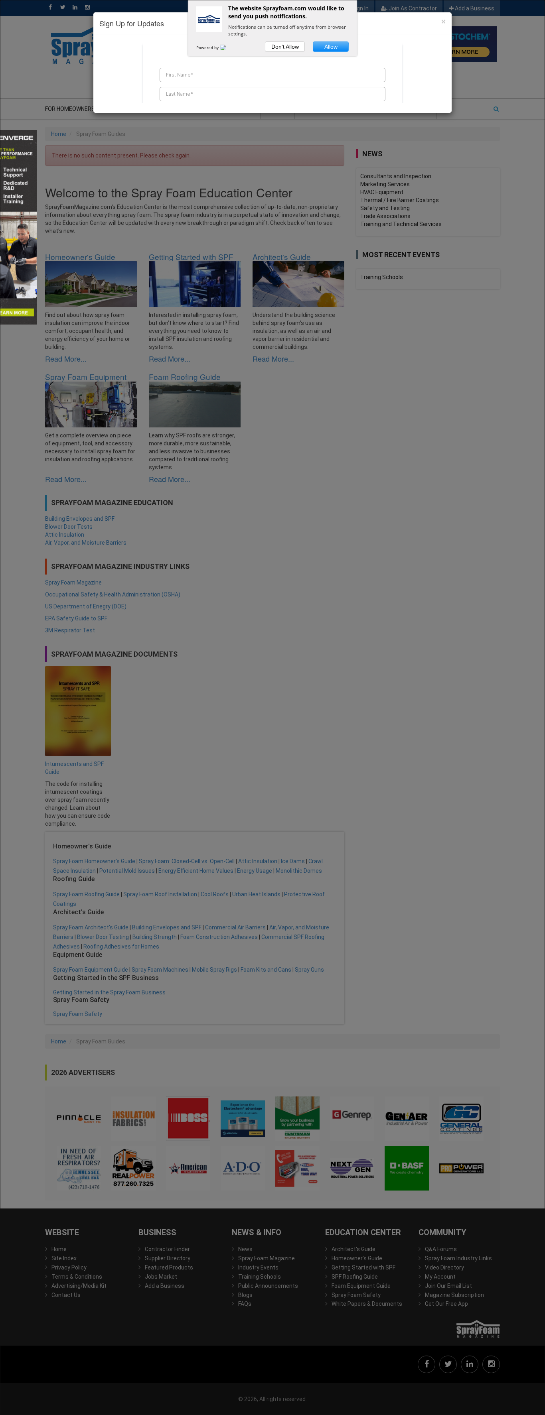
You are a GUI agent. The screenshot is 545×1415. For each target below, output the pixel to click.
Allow (331, 46)
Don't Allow (285, 46)
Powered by (208, 47)
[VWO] (228, 47)
